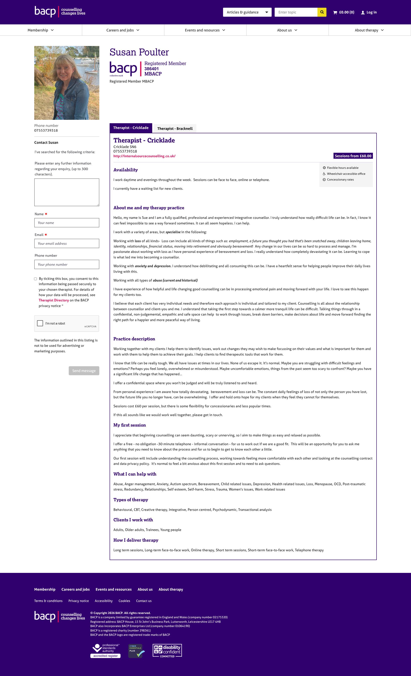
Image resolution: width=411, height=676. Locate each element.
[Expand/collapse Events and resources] (223, 30)
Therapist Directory (54, 300)
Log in (372, 12)
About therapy (366, 30)
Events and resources (202, 30)
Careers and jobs (120, 30)
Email (39, 235)
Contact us (144, 601)
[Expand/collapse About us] (295, 30)
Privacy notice (78, 601)
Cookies (124, 601)
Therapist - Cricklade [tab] (131, 127)
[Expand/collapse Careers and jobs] (138, 30)
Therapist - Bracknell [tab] (175, 128)
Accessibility (104, 601)
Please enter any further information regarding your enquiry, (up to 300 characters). (63, 168)
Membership (38, 30)
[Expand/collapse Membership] (52, 30)
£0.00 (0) (346, 12)
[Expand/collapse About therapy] (382, 30)
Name (39, 214)
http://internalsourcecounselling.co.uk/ (144, 156)
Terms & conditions (48, 601)
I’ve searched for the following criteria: (65, 152)
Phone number (46, 255)
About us (284, 30)
